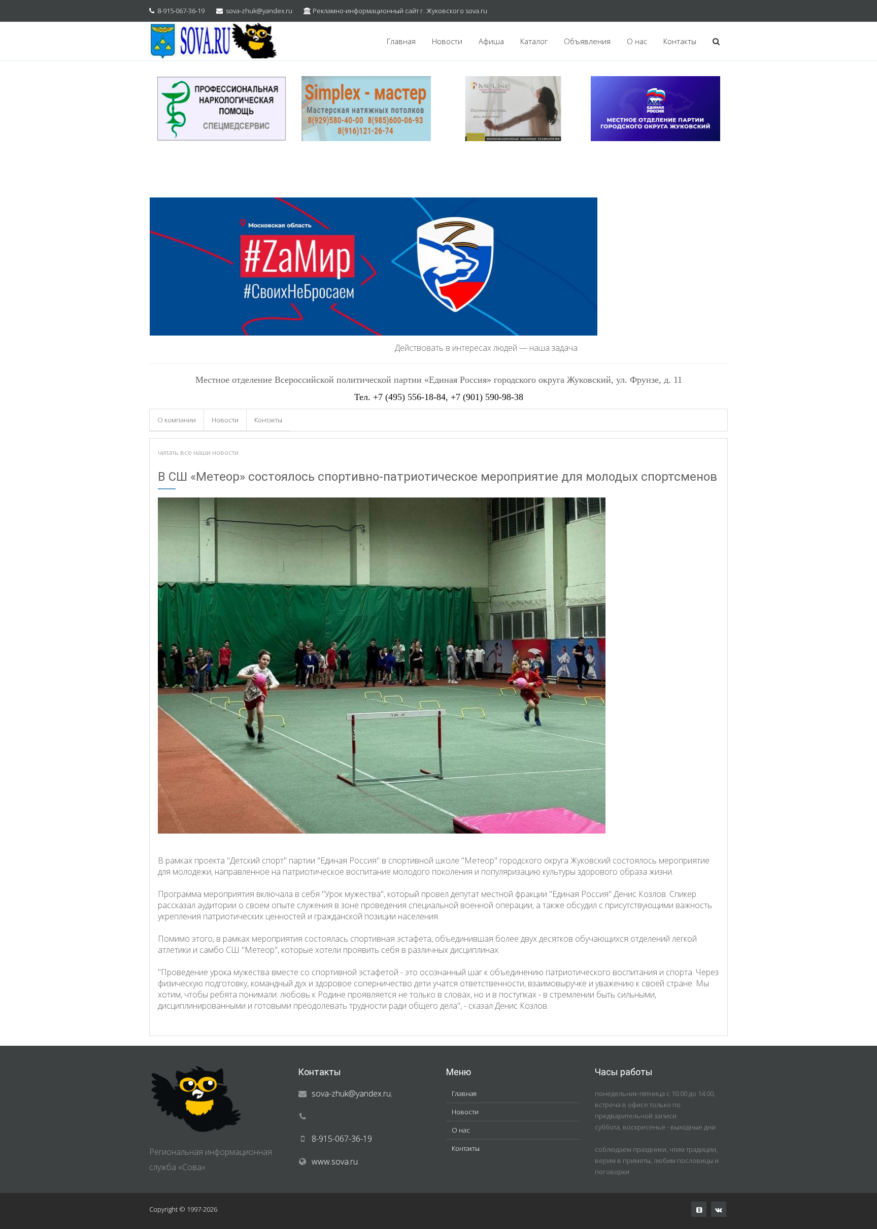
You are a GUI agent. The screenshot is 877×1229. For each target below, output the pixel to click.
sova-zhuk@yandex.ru (259, 10)
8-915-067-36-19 (181, 10)
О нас (637, 41)
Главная (401, 41)
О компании (176, 419)
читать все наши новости (198, 452)
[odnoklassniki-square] (698, 1209)
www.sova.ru (335, 1161)
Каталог (534, 41)
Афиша (491, 41)
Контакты (679, 41)
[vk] (718, 1209)
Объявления (587, 41)
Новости (447, 41)
